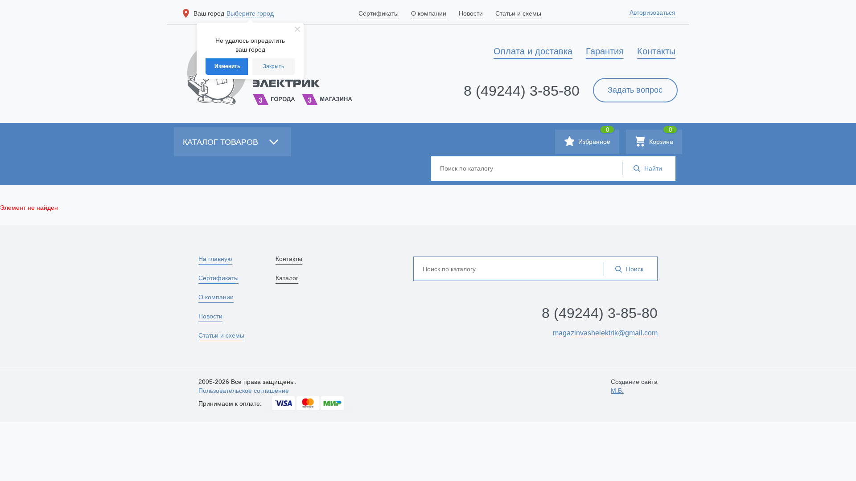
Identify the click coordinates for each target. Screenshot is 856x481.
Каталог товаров (221, 142)
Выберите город (250, 13)
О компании (216, 297)
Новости (210, 316)
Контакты (289, 258)
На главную (215, 258)
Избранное (593, 137)
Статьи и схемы (221, 335)
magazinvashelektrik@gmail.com (605, 333)
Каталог (287, 277)
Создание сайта (634, 386)
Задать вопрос (635, 90)
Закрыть (273, 66)
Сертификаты (218, 277)
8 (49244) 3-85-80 (522, 91)
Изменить (227, 66)
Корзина (660, 137)
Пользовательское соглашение (243, 390)
